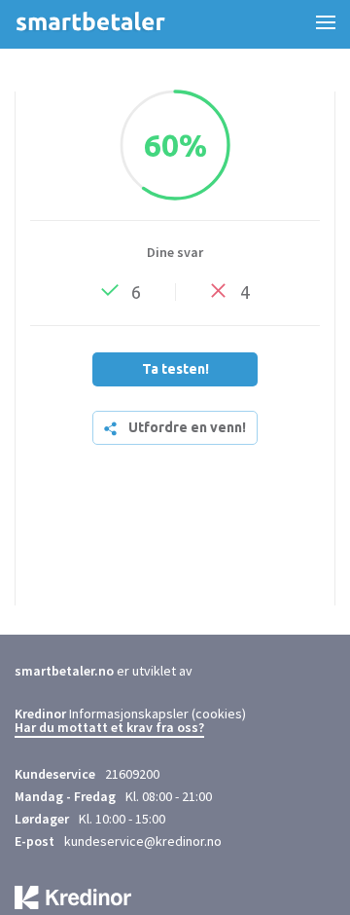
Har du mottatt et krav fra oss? (109, 728)
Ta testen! (175, 369)
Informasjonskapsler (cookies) (157, 713)
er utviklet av (103, 670)
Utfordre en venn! (187, 427)
